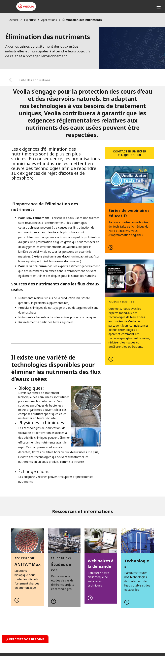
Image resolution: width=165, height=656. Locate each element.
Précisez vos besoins (26, 639)
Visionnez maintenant (129, 312)
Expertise (30, 20)
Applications (49, 20)
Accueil (14, 20)
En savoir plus (129, 209)
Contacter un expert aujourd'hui (129, 153)
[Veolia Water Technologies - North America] (26, 6)
